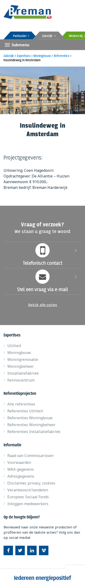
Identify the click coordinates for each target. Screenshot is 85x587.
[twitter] (20, 550)
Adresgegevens (20, 476)
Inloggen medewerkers (27, 503)
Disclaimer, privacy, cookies (31, 483)
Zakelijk (48, 36)
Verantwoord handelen (27, 490)
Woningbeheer (20, 366)
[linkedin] (32, 550)
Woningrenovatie (22, 359)
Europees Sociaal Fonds (28, 496)
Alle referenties (21, 404)
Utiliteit (14, 345)
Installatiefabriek (23, 373)
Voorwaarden (19, 462)
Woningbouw (19, 352)
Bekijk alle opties (42, 304)
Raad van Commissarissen (30, 455)
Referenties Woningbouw (30, 417)
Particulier (20, 36)
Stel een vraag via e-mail (42, 289)
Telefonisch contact (42, 263)
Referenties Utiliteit (25, 411)
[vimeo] (43, 550)
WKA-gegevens (20, 469)
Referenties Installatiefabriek (33, 431)
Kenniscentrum (20, 380)
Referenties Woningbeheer (31, 424)
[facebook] (8, 550)
